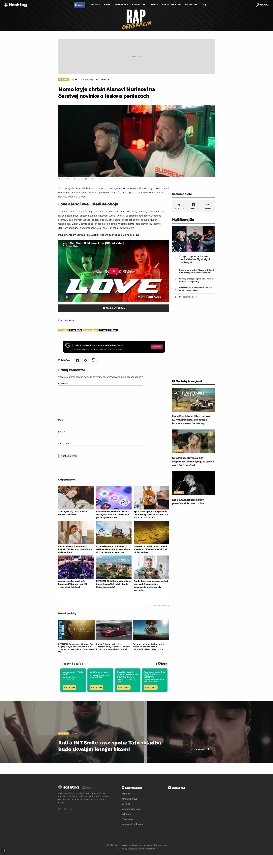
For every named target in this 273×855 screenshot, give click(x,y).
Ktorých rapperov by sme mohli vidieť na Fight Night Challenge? (194, 259)
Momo (113, 330)
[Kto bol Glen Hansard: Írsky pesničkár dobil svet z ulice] (193, 483)
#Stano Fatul (103, 80)
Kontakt (126, 793)
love (104, 330)
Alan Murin (77, 330)
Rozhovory (121, 5)
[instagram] (71, 809)
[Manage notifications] (4, 850)
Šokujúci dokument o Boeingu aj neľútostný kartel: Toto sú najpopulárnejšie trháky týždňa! (149, 646)
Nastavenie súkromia (132, 824)
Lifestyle (94, 5)
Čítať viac (201, 749)
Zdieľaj (81, 5)
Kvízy (107, 5)
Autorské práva (129, 798)
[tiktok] (77, 809)
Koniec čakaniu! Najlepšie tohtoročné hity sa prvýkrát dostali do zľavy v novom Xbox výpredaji (113, 646)
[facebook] (59, 809)
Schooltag (191, 5)
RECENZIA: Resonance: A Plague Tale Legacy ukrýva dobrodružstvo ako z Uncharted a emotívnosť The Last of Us (76, 648)
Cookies (126, 803)
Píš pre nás (127, 819)
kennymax (132, 849)
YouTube (207, 208)
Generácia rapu (171, 5)
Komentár (63, 383)
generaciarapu (91, 330)
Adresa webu (64, 444)
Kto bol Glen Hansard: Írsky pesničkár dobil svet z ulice (188, 501)
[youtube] (65, 809)
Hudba (64, 80)
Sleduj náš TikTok (115, 308)
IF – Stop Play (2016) (188, 297)
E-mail (61, 432)
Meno (61, 420)
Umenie (154, 5)
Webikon (151, 849)
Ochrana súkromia (131, 809)
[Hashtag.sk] (15, 5)
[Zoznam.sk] (262, 5)
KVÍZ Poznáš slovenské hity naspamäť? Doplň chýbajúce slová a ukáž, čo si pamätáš (193, 461)
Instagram (179, 208)
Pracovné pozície (71, 663)
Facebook (193, 208)
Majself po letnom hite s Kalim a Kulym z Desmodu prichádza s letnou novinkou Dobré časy (191, 420)
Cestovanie (138, 5)
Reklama (126, 814)
